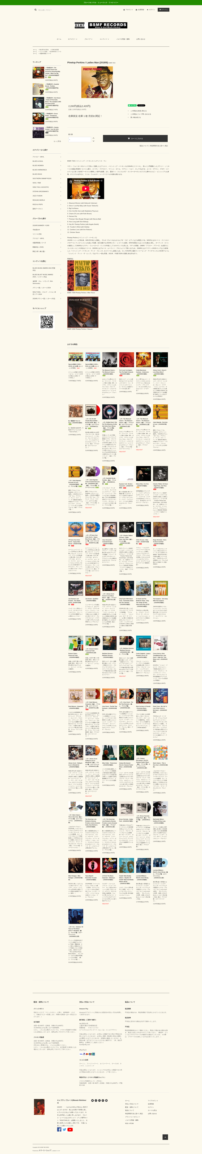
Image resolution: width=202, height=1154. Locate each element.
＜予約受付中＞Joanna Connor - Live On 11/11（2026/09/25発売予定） (52, 129)
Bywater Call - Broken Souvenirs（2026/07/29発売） (126, 486)
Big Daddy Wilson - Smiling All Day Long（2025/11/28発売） (159, 821)
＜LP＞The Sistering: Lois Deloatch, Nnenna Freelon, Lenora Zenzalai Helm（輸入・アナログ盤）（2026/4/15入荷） (109, 823)
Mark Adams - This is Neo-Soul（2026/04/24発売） (160, 765)
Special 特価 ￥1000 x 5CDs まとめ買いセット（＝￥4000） (92, 366)
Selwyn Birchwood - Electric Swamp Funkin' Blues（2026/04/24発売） (126, 766)
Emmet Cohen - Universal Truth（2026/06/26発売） (74, 655)
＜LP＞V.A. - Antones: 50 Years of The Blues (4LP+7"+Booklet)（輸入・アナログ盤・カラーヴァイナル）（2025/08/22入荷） (75, 931)
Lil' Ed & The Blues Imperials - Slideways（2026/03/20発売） (108, 877)
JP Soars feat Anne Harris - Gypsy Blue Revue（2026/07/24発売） (74, 542)
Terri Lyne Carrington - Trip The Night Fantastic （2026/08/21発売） (126, 372)
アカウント (129, 9)
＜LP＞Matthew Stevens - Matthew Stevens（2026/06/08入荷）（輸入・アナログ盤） (126, 651)
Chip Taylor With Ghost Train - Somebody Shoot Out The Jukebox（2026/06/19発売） (126, 601)
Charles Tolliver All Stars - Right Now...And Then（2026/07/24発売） (160, 486)
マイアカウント (153, 1100)
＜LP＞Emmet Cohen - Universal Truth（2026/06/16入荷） (92, 650)
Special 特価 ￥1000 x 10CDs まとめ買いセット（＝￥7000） (75, 366)
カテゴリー (71, 39)
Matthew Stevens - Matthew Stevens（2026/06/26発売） (108, 655)
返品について (144, 146)
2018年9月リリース (55, 51)
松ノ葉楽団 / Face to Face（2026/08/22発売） (75, 422)
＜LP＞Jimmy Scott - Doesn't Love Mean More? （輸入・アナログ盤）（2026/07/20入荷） (109, 596)
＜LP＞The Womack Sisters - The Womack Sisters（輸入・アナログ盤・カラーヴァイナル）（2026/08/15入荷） (126, 422)
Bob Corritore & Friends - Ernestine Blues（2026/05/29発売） (143, 708)
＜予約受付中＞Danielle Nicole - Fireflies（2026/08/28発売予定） (52, 86)
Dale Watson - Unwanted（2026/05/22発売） (75, 707)
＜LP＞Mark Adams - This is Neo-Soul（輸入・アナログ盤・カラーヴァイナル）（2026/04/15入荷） (75, 818)
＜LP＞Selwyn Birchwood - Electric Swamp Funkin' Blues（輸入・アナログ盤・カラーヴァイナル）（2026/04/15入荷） (143, 763)
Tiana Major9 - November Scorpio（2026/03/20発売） (91, 877)
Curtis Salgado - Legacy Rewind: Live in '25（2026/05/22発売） (143, 655)
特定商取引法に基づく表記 (159, 146)
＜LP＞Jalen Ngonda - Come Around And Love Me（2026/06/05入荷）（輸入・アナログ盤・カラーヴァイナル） (92, 483)
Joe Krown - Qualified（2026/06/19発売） (91, 599)
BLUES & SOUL (44, 49)
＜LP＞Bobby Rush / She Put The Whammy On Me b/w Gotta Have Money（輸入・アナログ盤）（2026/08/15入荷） (109, 426)
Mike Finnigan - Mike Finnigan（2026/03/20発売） (75, 877)
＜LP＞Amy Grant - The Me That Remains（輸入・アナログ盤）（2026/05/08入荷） (126, 705)
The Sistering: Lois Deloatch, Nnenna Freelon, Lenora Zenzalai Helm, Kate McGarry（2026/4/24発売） (92, 823)
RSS (126, 1123)
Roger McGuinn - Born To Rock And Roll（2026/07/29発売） (159, 541)
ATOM (131, 1123)
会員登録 (141, 9)
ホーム (59, 39)
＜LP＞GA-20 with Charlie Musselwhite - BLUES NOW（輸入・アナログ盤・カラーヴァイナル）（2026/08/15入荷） (92, 423)
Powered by (35, 1150)
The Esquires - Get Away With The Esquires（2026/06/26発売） (160, 600)
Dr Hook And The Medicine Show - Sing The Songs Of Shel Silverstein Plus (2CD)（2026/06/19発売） (142, 602)
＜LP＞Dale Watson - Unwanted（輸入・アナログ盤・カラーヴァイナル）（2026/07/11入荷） (92, 705)
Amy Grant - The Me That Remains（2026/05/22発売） (109, 708)
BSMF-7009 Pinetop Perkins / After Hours (81, 292)
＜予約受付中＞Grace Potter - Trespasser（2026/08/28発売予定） (52, 115)
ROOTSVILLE (64, 1120)
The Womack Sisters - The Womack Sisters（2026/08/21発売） (108, 372)
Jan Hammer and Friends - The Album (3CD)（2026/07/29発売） (74, 601)
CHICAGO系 (55, 49)
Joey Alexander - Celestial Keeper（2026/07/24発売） (108, 541)
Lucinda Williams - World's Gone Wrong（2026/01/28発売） (142, 877)
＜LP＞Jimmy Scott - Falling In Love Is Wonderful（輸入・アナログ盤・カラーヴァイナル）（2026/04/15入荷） (92, 762)
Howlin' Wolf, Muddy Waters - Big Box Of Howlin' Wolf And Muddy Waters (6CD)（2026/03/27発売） (126, 879)
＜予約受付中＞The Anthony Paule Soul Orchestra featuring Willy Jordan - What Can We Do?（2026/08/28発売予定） (52, 72)
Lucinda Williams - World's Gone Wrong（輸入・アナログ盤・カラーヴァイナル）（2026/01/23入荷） (160, 874)
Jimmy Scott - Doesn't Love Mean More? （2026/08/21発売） (159, 372)
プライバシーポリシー (132, 1117)
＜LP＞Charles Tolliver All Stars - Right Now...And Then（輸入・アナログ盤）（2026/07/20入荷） (126, 539)
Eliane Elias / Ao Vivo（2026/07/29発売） (142, 485)
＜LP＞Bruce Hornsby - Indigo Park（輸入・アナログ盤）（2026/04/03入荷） (143, 818)
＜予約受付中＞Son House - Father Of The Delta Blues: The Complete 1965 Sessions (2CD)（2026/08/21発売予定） (53, 101)
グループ (87, 39)
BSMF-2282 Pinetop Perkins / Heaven (80, 329)
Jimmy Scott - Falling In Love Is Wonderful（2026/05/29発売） (75, 765)
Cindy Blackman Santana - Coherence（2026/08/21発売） (142, 372)
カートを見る (152, 1110)
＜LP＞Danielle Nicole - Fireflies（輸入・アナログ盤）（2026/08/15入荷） (109, 481)
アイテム (165, 9)
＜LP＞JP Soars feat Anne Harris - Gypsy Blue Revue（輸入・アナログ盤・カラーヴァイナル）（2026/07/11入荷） (92, 539)
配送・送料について (131, 1107)
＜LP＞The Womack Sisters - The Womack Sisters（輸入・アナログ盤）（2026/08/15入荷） (143, 421)
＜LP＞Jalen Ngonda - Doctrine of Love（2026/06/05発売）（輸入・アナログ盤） (75, 483)
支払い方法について (131, 1104)
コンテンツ (103, 39)
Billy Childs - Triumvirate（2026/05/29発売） (109, 764)
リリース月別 (43, 51)
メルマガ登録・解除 (123, 39)
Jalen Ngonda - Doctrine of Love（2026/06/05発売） (160, 424)
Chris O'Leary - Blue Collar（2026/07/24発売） (142, 541)
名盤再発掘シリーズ (45, 53)
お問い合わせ (140, 39)
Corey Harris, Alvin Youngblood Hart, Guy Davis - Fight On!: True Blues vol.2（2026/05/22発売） (160, 657)
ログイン (152, 9)
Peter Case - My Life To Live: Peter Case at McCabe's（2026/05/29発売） (160, 709)
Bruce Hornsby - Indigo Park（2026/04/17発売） (126, 820)
